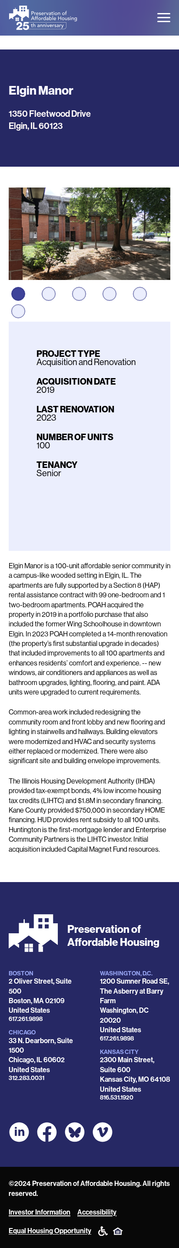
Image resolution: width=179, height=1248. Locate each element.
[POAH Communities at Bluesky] (74, 1132)
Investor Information (39, 1212)
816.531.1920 (116, 1097)
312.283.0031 (26, 1078)
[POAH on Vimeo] (102, 1132)
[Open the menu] (163, 17)
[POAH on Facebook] (46, 1132)
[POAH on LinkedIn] (19, 1132)
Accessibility (96, 1212)
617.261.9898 (26, 1019)
